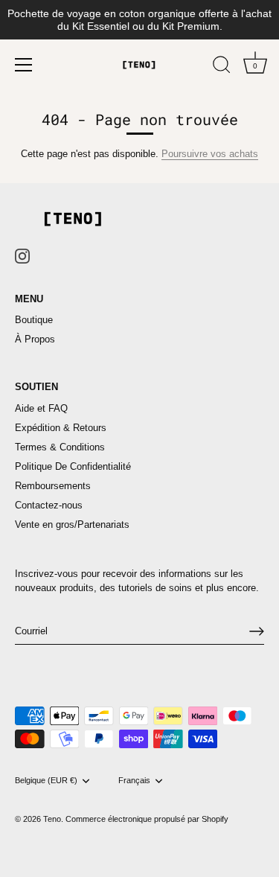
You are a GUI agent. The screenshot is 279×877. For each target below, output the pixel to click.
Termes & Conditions (60, 447)
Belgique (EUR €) (46, 780)
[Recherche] (221, 67)
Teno (52, 818)
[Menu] (23, 64)
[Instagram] (22, 255)
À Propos (35, 339)
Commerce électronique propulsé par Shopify (146, 818)
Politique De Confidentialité (73, 466)
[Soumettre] (256, 631)
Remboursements (53, 485)
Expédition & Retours (60, 427)
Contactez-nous (49, 505)
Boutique (34, 319)
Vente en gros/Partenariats (72, 524)
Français (134, 780)
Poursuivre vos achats (209, 153)
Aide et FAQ (41, 408)
